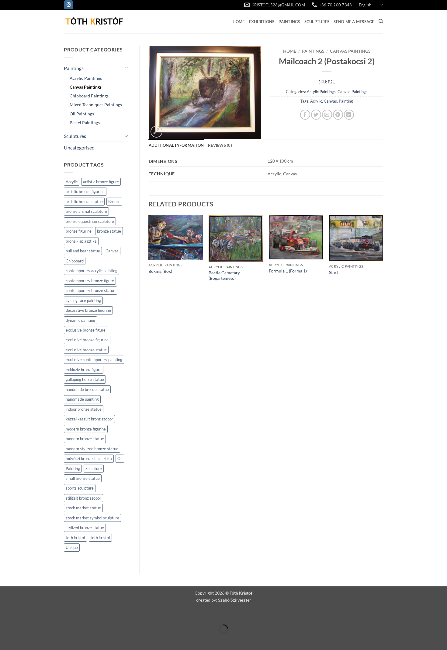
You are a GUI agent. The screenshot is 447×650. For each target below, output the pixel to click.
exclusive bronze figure (86, 330)
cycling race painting (83, 300)
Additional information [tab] (176, 145)
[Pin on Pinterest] (338, 115)
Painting (73, 468)
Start (333, 272)
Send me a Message (354, 21)
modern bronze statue (85, 438)
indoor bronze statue (84, 409)
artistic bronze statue (84, 201)
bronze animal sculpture (86, 211)
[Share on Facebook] (305, 115)
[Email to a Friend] (327, 115)
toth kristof (75, 537)
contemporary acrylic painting (91, 270)
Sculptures (317, 21)
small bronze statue (83, 478)
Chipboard (75, 260)
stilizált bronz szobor (83, 498)
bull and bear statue (83, 250)
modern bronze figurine (86, 429)
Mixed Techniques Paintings (96, 104)
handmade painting (82, 399)
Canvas (112, 250)
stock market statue (83, 507)
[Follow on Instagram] (68, 4)
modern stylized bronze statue (92, 448)
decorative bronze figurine (88, 310)
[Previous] (149, 254)
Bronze (114, 201)
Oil (119, 458)
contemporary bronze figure (90, 280)
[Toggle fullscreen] (23, 614)
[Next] (382, 254)
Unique (72, 547)
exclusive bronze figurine (87, 339)
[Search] (381, 21)
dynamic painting (80, 320)
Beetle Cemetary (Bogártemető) (224, 275)
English (365, 4)
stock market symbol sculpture (92, 517)
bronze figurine (79, 231)
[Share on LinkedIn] (349, 115)
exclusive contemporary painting (94, 359)
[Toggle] (126, 68)
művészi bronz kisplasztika (89, 458)
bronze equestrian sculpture (90, 221)
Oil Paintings (82, 113)
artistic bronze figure (101, 181)
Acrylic (72, 181)
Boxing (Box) (160, 271)
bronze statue (109, 231)
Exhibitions (262, 21)
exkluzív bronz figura (84, 369)
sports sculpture (80, 488)
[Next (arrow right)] (23, 639)
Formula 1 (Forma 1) (288, 270)
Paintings (289, 21)
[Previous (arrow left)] (6, 639)
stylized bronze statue (85, 527)
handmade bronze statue (87, 389)
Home (239, 21)
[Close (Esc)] (58, 614)
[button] (156, 132)
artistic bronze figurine (85, 191)
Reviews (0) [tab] (220, 145)
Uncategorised (79, 147)
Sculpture (93, 468)
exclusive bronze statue (86, 349)
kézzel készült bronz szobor (89, 418)
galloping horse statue (85, 379)
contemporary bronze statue (90, 290)
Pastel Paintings (85, 122)
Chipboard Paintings (89, 95)
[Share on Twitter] (316, 115)
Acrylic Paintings (86, 78)
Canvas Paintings (86, 87)
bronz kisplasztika (81, 241)
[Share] (41, 614)
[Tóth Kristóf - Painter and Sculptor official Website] (94, 21)
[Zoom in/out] (6, 614)
